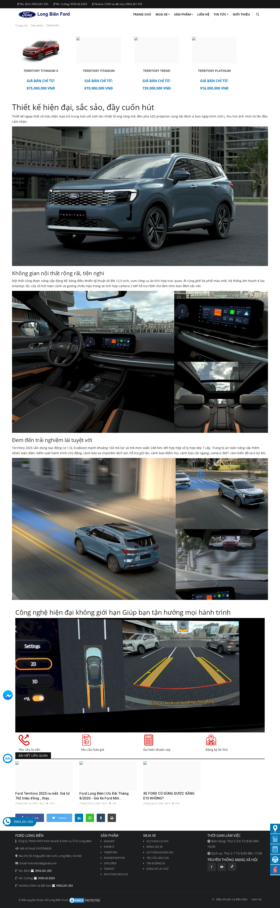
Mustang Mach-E (116, 874)
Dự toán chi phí (157, 841)
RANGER (109, 841)
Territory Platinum (214, 71)
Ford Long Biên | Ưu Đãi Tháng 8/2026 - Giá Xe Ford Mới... (104, 795)
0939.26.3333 (46, 878)
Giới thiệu (241, 14)
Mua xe (162, 14)
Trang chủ (142, 14)
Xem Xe (256, 899)
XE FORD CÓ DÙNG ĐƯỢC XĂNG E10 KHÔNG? (168, 795)
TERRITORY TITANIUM (99, 71)
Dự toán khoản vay (160, 852)
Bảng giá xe (155, 847)
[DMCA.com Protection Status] (85, 900)
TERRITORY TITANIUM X (41, 71)
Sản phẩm (37, 25)
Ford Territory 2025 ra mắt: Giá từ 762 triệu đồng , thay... (42, 795)
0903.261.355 (23, 822)
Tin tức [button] (220, 14)
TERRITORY (110, 852)
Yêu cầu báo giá (158, 858)
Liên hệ (203, 14)
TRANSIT (109, 869)
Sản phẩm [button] (182, 14)
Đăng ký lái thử (157, 869)
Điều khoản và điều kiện (231, 899)
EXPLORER (110, 863)
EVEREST (109, 847)
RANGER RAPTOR (114, 858)
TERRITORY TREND (156, 71)
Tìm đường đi (156, 863)
